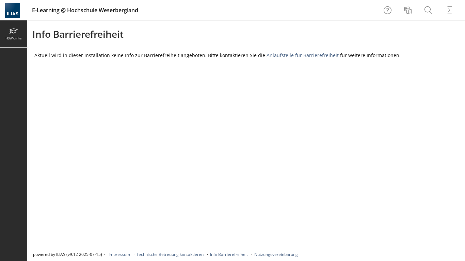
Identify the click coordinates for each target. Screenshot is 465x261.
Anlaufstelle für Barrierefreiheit (303, 55)
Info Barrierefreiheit (229, 254)
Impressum (119, 254)
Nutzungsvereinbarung (276, 254)
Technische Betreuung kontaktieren (170, 254)
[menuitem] (409, 10)
